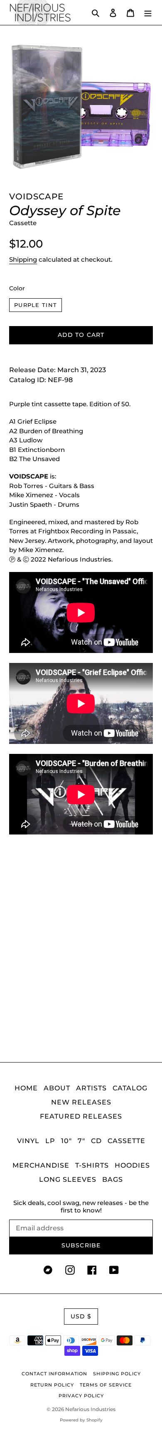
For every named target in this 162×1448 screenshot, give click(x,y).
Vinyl (28, 1141)
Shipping (23, 259)
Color (17, 288)
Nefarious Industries (90, 1409)
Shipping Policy (117, 1374)
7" (81, 1141)
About (57, 1088)
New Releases (81, 1102)
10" (66, 1141)
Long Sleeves (67, 1179)
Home (26, 1088)
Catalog (130, 1088)
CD (96, 1141)
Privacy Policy (81, 1396)
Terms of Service (106, 1385)
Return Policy (52, 1385)
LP (50, 1141)
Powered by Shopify (81, 1420)
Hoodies (132, 1165)
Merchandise (40, 1165)
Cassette (126, 1141)
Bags (112, 1179)
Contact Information (54, 1374)
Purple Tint (35, 305)
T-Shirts (92, 1165)
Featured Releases (81, 1116)
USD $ (81, 1316)
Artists (91, 1088)
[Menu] (148, 12)
